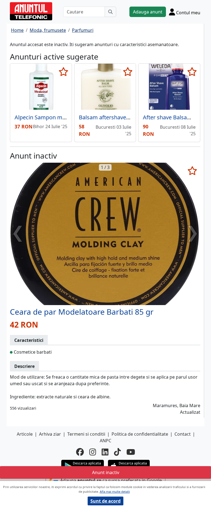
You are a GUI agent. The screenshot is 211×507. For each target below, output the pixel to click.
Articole (25, 434)
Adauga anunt (147, 12)
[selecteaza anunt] (63, 71)
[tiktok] (117, 452)
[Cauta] (110, 12)
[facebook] (80, 452)
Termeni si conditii (86, 434)
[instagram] (92, 452)
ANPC (105, 441)
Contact (182, 434)
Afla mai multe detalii (115, 491)
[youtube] (130, 452)
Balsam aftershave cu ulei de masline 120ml (134, 117)
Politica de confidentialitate (140, 434)
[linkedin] (105, 452)
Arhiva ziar (50, 434)
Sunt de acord (105, 501)
